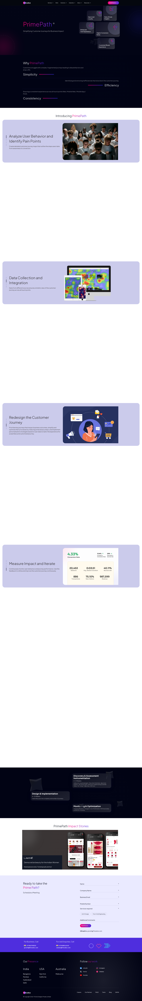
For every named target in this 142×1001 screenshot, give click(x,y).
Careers (79, 992)
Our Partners (88, 992)
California (42, 977)
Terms (103, 992)
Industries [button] (71, 2)
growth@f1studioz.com (94, 931)
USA (41, 969)
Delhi (25, 983)
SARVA (117, 992)
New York (42, 974)
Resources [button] (86, 2)
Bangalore (27, 974)
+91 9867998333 (31, 945)
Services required (99, 908)
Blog (110, 992)
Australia (61, 969)
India (26, 969)
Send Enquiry (112, 2)
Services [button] (50, 2)
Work (57, 2)
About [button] (79, 2)
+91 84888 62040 (64, 945)
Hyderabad (27, 980)
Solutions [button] (63, 2)
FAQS (97, 992)
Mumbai (26, 977)
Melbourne (59, 974)
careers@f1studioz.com (63, 947)
